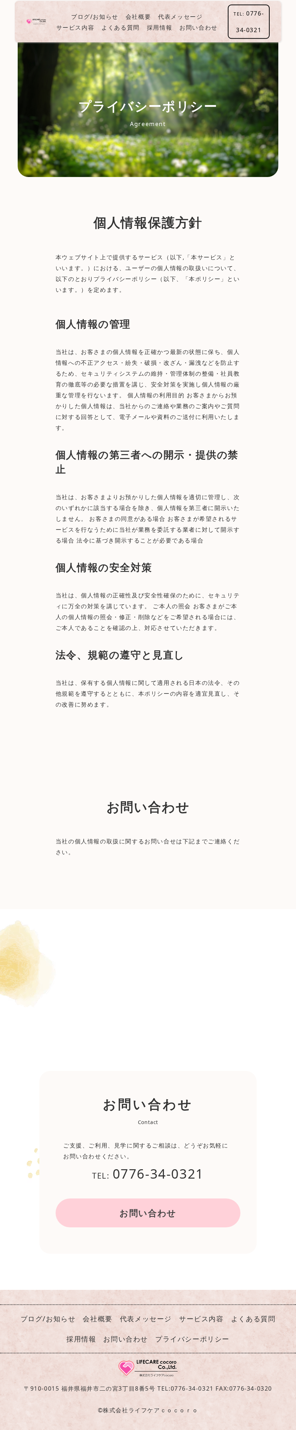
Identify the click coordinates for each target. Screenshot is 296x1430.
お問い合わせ (198, 27)
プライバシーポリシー (192, 1339)
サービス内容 (75, 27)
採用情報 (159, 27)
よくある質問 (120, 27)
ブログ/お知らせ (94, 16)
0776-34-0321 (249, 21)
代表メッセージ (180, 16)
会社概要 (138, 16)
